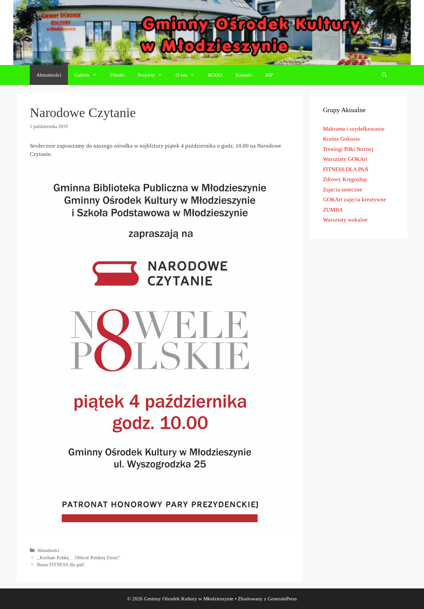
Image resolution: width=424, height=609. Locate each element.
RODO (215, 75)
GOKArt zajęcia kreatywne (354, 199)
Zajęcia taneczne (342, 189)
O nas (181, 75)
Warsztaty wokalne (345, 220)
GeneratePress (282, 598)
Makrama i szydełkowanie (354, 129)
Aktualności (48, 75)
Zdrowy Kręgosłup (345, 179)
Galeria (82, 75)
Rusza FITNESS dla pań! (61, 564)
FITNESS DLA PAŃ (345, 169)
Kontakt (244, 75)
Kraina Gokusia (341, 139)
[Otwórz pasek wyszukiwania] (384, 75)
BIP (269, 75)
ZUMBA (333, 210)
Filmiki (117, 75)
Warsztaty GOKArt (345, 159)
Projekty (146, 75)
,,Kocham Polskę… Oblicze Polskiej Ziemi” (78, 557)
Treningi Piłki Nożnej (348, 149)
